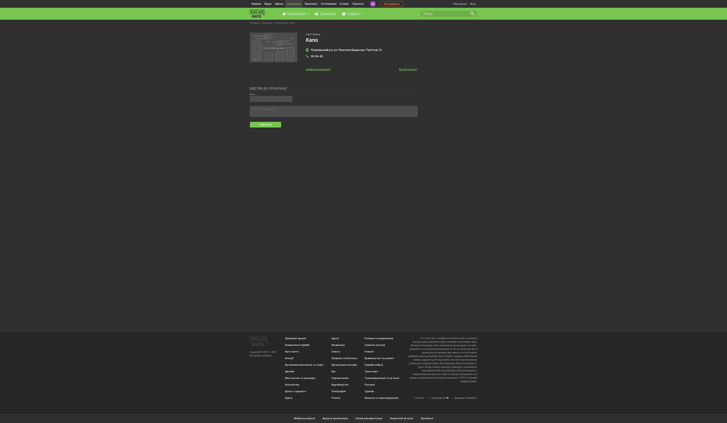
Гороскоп (358, 3)
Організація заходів (344, 364)
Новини (256, 3)
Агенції (289, 358)
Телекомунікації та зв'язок (381, 378)
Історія (344, 3)
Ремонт (369, 351)
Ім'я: (252, 94)
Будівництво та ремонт (379, 358)
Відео (267, 3)
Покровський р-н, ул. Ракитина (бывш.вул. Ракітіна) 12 (346, 49)
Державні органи (295, 338)
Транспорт (310, 3)
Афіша (279, 3)
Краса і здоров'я (295, 391)
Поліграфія (339, 391)
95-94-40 (317, 56)
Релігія (336, 398)
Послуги (369, 384)
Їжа (333, 371)
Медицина (338, 345)
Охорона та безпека (344, 358)
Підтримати (392, 3)
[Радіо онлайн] (373, 4)
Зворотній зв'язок (401, 418)
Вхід (472, 3)
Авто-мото (292, 351)
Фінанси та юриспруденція (381, 398)
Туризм (369, 391)
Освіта (336, 351)
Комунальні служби (297, 345)
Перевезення (340, 378)
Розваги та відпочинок (378, 338)
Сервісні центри (374, 345)
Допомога (427, 418)
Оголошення (328, 3)
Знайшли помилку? (318, 69)
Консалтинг (292, 384)
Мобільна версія (304, 418)
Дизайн (289, 371)
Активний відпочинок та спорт (304, 364)
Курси (288, 398)
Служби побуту (373, 364)
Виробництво (340, 384)
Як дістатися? (408, 69)
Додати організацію (335, 418)
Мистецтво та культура (300, 378)
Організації (294, 3)
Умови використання (369, 418)
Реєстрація (460, 3)
